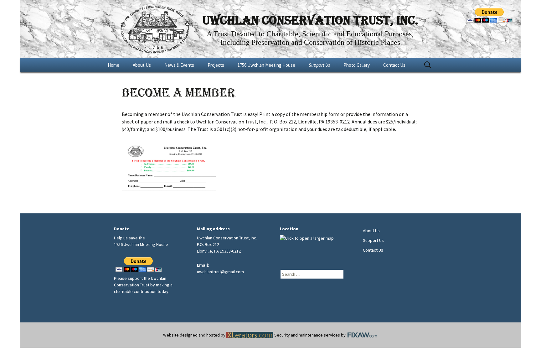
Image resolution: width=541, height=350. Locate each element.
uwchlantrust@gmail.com (220, 271)
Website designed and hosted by (194, 335)
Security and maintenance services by (310, 335)
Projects (216, 65)
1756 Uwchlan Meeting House (266, 65)
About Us (142, 65)
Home (113, 65)
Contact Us (394, 65)
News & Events (179, 65)
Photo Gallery (356, 65)
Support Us (319, 65)
